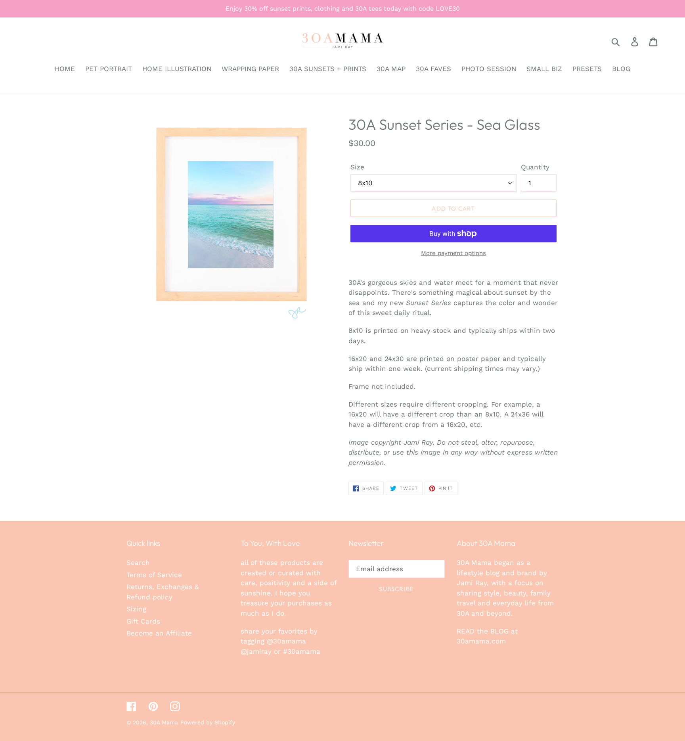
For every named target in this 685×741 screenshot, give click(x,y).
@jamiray (256, 651)
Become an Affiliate (159, 633)
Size (357, 167)
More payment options (453, 253)
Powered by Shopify (207, 722)
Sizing (136, 609)
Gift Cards (143, 621)
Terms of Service (154, 575)
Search (138, 562)
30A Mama (164, 722)
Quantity (535, 167)
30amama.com (481, 641)
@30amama (286, 641)
